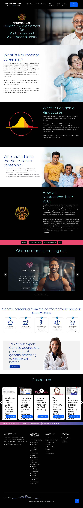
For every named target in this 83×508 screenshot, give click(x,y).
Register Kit (64, 4)
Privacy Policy (67, 438)
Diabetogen (35, 453)
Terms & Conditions (64, 441)
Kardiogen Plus (36, 464)
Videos (49, 449)
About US (43, 3)
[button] (5, 275)
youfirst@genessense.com (33, 423)
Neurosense (35, 471)
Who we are (50, 438)
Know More (26, 290)
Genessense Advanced (34, 482)
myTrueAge (35, 469)
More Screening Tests (42, 294)
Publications (50, 442)
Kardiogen (34, 462)
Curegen (34, 447)
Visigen (34, 475)
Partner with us (51, 4)
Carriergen (35, 442)
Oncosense (35, 473)
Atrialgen (34, 444)
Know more (15, 366)
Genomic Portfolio (37, 440)
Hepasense (35, 457)
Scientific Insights (52, 440)
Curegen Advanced (33, 450)
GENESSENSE (37, 501)
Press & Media (51, 447)
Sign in (58, 4)
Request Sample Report (50, 242)
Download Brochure (35, 242)
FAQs (60, 242)
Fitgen (33, 455)
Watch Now (11, 416)
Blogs (48, 444)
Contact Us (50, 453)
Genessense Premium (34, 478)
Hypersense (35, 460)
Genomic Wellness (32, 3)
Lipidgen (34, 466)
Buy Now (73, 4)
